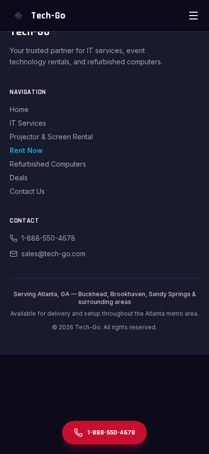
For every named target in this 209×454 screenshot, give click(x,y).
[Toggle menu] (193, 15)
